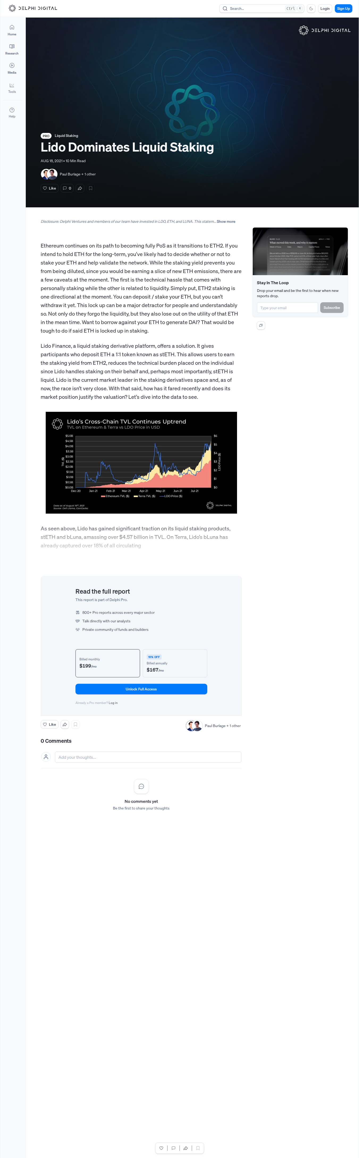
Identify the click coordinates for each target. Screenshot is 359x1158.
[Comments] (173, 1148)
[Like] (161, 1148)
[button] (11, 88)
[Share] (80, 188)
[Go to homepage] (33, 8)
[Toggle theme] (311, 8)
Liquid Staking (66, 135)
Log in (113, 703)
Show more (226, 221)
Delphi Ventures (73, 221)
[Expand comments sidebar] (261, 325)
